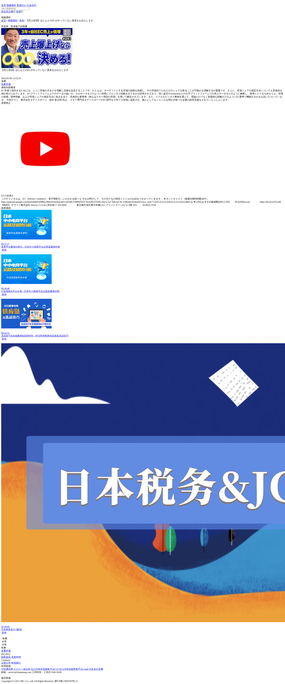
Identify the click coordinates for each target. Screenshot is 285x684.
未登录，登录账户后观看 (14, 26)
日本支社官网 (96, 669)
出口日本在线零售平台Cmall (73, 669)
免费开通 (6, 84)
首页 (3, 5)
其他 (21, 20)
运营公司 (6, 663)
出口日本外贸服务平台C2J (44, 669)
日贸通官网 (7, 669)
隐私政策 (6, 657)
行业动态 (31, 5)
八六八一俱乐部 (22, 669)
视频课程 (11, 5)
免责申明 (16, 657)
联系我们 (16, 663)
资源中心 (21, 5)
